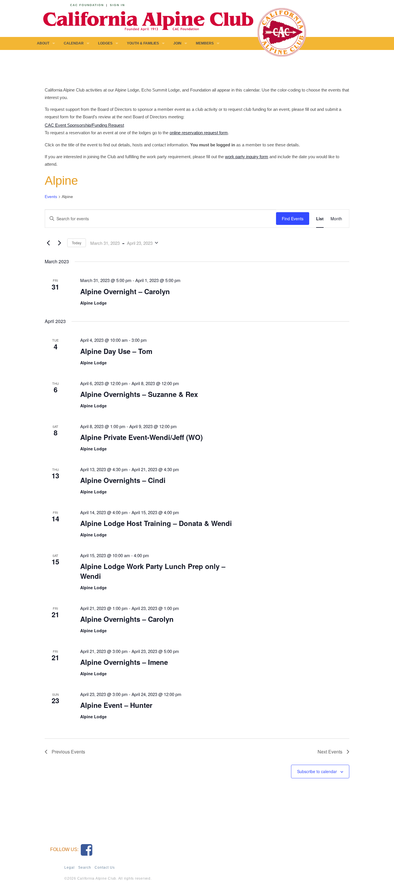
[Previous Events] (48, 242)
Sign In (117, 5)
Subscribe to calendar (317, 771)
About (43, 43)
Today (76, 242)
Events (51, 196)
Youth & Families (143, 43)
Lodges (105, 43)
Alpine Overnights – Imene (124, 662)
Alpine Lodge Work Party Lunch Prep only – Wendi (152, 571)
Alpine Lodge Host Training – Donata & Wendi (156, 523)
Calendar (74, 43)
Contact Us (105, 867)
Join (177, 43)
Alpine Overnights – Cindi (123, 480)
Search (84, 867)
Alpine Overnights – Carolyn (127, 619)
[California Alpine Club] (145, 20)
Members (205, 43)
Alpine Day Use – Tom (116, 351)
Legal (69, 867)
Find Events (292, 218)
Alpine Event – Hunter (116, 705)
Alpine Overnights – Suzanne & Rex (139, 394)
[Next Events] (59, 242)
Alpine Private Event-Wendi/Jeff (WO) (141, 437)
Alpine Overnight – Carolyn (125, 291)
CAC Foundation (87, 5)
